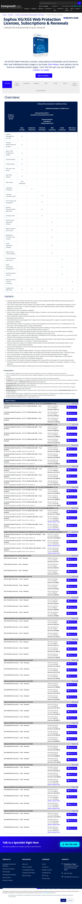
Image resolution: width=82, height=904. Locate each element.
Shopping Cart (46, 873)
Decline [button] (70, 900)
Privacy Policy (46, 878)
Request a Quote (47, 870)
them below (53, 64)
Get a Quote (67, 9)
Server (65, 83)
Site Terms (45, 875)
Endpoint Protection (9, 869)
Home (4, 15)
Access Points (7, 877)
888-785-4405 (77, 6)
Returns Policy (26, 875)
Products (26, 8)
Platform (33, 8)
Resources (60, 8)
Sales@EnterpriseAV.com (71, 877)
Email (55, 83)
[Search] (79, 3)
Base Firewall (17, 84)
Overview (7, 83)
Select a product (43, 75)
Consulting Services (28, 870)
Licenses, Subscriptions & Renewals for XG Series (29, 15)
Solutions (40, 8)
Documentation (41, 90)
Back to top (75, 403)
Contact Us (55, 6)
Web (46, 83)
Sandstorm (26, 83)
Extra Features (74, 84)
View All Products (8, 880)
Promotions (48, 8)
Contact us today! (41, 70)
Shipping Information (28, 873)
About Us (72, 9)
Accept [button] (63, 900)
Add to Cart (72, 407)
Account (77, 8)
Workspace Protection (9, 875)
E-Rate (55, 9)
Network (36, 83)
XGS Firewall (6, 872)
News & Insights (27, 867)
